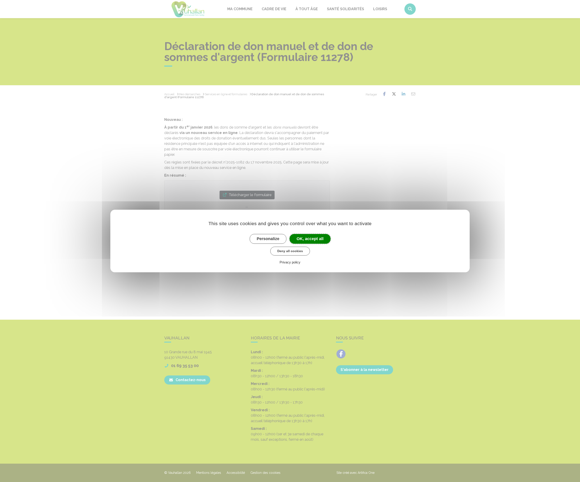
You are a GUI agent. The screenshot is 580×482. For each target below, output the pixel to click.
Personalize (268, 238)
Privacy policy (290, 262)
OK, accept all (310, 238)
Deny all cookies (290, 251)
